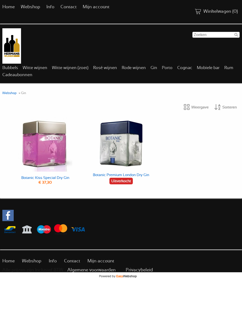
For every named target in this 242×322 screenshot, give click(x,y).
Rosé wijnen (105, 68)
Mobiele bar (208, 68)
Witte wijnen (35, 68)
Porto (167, 68)
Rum (228, 68)
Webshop (30, 7)
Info (50, 7)
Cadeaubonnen (17, 75)
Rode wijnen (134, 68)
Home (8, 7)
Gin (154, 68)
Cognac (184, 68)
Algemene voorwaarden (91, 270)
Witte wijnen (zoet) (70, 68)
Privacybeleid (139, 270)
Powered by (118, 276)
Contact (68, 7)
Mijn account (96, 7)
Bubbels (10, 68)
